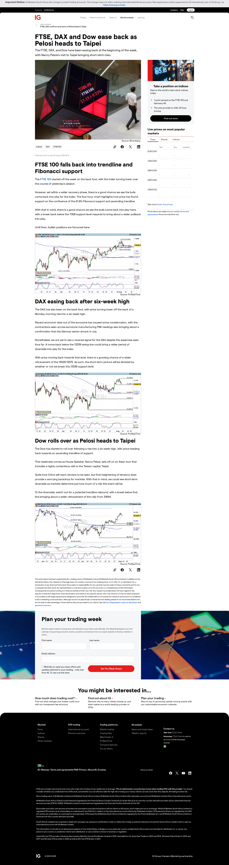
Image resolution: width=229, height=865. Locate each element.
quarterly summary (43, 605)
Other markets (45, 741)
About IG (92, 769)
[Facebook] (123, 147)
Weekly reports (139, 733)
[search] (192, 17)
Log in (190, 10)
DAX (47, 146)
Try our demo (106, 748)
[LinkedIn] (139, 147)
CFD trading (74, 724)
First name (47, 640)
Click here (177, 732)
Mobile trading (107, 729)
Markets (42, 724)
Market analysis (126, 17)
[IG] (38, 17)
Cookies (102, 769)
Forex (153, 139)
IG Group (156, 856)
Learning (140, 17)
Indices (39, 146)
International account (78, 729)
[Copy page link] (114, 147)
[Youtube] (183, 773)
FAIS (76, 769)
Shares (164, 139)
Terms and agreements (61, 769)
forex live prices (165, 204)
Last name (94, 640)
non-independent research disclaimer (121, 602)
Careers (166, 856)
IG (39, 769)
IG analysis (137, 724)
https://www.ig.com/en (114, 5)
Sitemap (45, 769)
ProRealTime (106, 741)
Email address (48, 653)
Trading (83, 17)
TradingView (106, 733)
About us (112, 17)
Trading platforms (109, 724)
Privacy (83, 769)
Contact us (169, 728)
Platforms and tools (97, 17)
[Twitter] (131, 147)
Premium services (76, 733)
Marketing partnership (182, 856)
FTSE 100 (57, 146)
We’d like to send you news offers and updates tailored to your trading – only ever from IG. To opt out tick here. (63, 669)
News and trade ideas (142, 729)
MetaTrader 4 (106, 737)
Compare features (108, 744)
